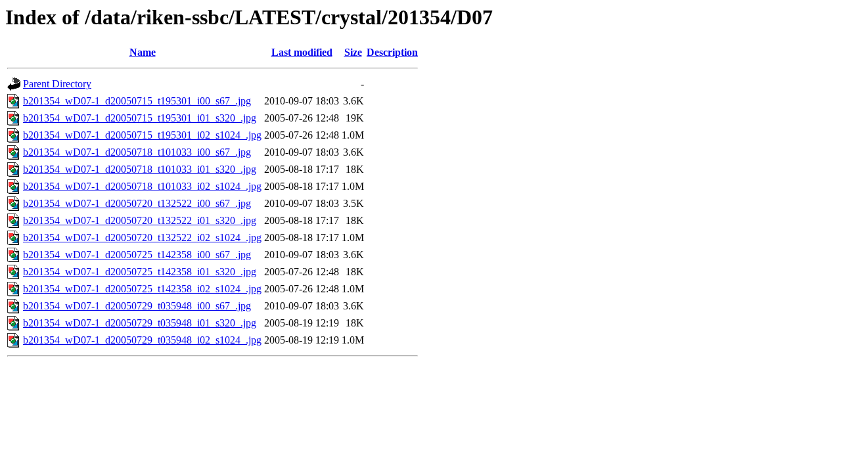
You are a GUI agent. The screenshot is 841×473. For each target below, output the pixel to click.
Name (142, 52)
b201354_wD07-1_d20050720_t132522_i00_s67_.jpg (137, 203)
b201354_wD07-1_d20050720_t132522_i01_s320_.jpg (139, 220)
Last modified (301, 52)
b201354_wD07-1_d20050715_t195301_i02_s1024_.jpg (142, 135)
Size (353, 52)
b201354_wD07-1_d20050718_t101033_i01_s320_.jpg (139, 169)
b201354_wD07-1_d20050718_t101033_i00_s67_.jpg (137, 152)
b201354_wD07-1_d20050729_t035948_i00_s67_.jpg (137, 305)
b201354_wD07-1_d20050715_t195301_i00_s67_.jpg (137, 100)
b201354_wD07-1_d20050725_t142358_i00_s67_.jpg (137, 254)
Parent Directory (57, 83)
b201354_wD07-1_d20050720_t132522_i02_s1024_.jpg (142, 237)
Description (392, 52)
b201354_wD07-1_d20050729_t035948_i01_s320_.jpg (139, 322)
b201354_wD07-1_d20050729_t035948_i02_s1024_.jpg (142, 340)
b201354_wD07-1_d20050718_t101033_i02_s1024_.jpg (142, 186)
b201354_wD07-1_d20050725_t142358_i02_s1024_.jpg (142, 288)
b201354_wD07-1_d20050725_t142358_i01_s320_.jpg (139, 271)
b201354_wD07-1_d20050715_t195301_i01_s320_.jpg (139, 118)
